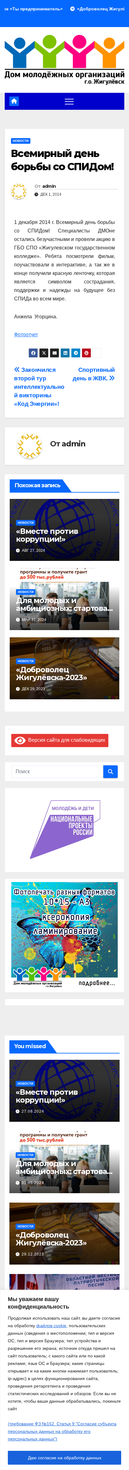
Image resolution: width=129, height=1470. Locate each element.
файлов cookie (51, 1325)
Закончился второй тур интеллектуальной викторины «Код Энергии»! (39, 386)
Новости (20, 141)
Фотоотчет (26, 334)
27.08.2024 (33, 1111)
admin (49, 186)
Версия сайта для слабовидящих (65, 740)
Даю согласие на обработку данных (64, 1457)
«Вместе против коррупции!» (47, 535)
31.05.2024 (33, 1183)
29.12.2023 (33, 1254)
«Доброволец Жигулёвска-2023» (51, 673)
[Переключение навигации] (69, 101)
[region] (64, 1380)
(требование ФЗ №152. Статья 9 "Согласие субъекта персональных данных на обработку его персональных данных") (62, 1431)
